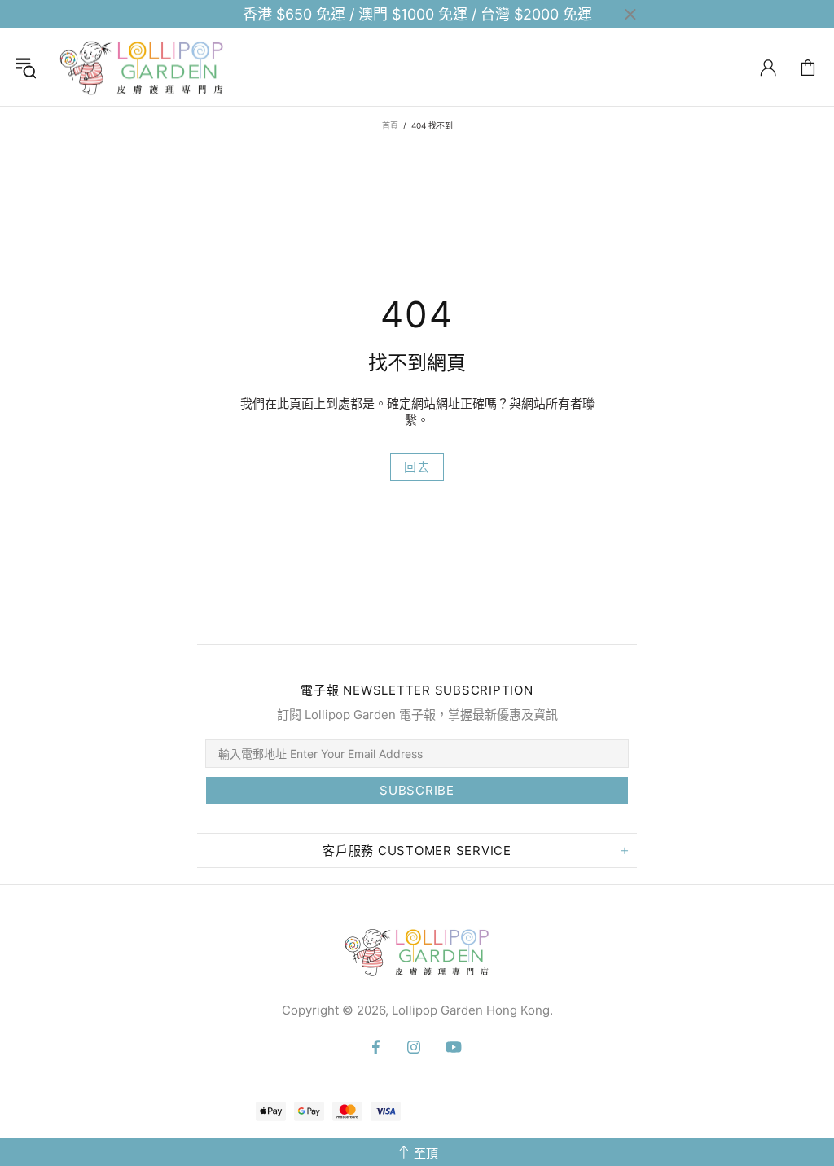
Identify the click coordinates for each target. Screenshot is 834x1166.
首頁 (390, 125)
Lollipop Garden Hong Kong (141, 67)
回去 (417, 467)
